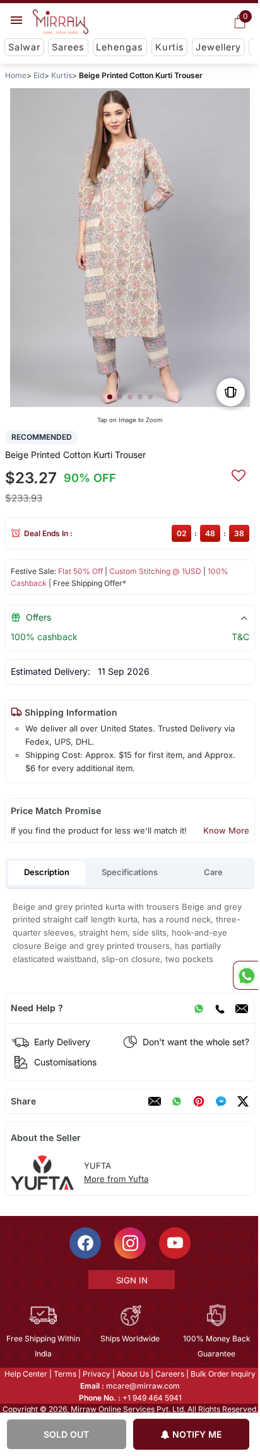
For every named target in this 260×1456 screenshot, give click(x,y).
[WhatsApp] (198, 1008)
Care (213, 872)
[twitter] (243, 1101)
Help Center (25, 1374)
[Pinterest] (198, 1101)
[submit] (238, 473)
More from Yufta (116, 1179)
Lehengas (119, 47)
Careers (169, 1374)
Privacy (96, 1374)
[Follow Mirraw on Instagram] (129, 1243)
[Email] (241, 1008)
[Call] (220, 1008)
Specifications (130, 872)
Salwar (24, 47)
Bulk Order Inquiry (222, 1374)
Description (46, 872)
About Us (132, 1374)
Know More (226, 830)
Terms (64, 1374)
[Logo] (60, 22)
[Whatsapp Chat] (245, 975)
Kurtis (169, 47)
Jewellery (218, 47)
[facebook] (221, 1101)
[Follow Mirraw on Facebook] (84, 1243)
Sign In (130, 1280)
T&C (240, 636)
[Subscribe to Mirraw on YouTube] (174, 1243)
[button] (109, 396)
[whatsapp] (176, 1101)
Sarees (68, 47)
